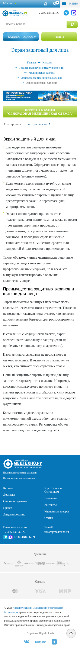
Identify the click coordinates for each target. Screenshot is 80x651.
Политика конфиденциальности (19, 472)
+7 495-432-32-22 (48, 13)
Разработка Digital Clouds (40, 633)
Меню (73, 3)
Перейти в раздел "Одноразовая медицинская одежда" (39, 111)
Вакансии (50, 498)
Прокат (7, 507)
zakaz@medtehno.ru (56, 532)
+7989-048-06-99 (24, 537)
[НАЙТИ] (72, 24)
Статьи (48, 518)
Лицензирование (14, 514)
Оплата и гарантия (15, 501)
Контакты (50, 504)
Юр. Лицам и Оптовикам (53, 490)
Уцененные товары (56, 511)
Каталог (8, 488)
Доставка (9, 494)
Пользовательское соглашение (19, 478)
